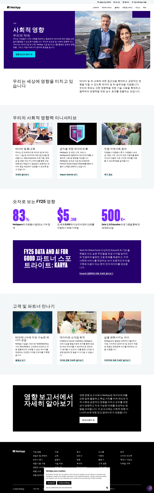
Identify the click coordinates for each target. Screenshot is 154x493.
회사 (78, 451)
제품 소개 (37, 471)
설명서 (57, 459)
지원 (56, 451)
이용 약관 (36, 489)
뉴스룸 (101, 451)
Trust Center (82, 467)
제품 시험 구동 (39, 463)
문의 (122, 451)
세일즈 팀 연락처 (40, 455)
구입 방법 (37, 451)
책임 (14, 23)
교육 (56, 455)
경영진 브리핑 (39, 467)
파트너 (79, 455)
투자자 (79, 463)
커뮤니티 (58, 467)
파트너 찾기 (38, 459)
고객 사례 (102, 467)
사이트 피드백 (126, 455)
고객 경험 (102, 463)
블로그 (101, 459)
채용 (78, 459)
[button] (95, 7)
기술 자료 (59, 463)
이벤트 (101, 455)
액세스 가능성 (126, 459)
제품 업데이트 (39, 475)
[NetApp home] (14, 7)
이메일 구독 (125, 463)
